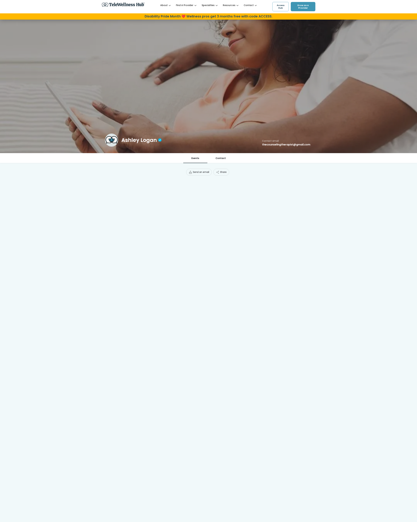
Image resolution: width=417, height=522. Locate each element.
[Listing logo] (111, 140)
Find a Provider (184, 5)
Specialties (208, 5)
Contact (249, 5)
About (164, 5)
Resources (229, 5)
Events (195, 158)
